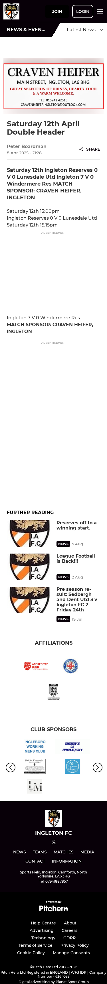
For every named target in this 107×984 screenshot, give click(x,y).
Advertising (42, 930)
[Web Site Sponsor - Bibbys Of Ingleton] (72, 747)
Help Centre (43, 923)
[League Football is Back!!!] (30, 567)
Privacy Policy (74, 945)
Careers (69, 930)
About (70, 923)
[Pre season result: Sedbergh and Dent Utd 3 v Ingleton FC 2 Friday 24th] (30, 600)
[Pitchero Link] (53, 910)
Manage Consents (71, 952)
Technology (43, 937)
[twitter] (53, 842)
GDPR (69, 937)
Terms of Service (36, 945)
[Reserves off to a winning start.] (30, 533)
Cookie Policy (31, 952)
